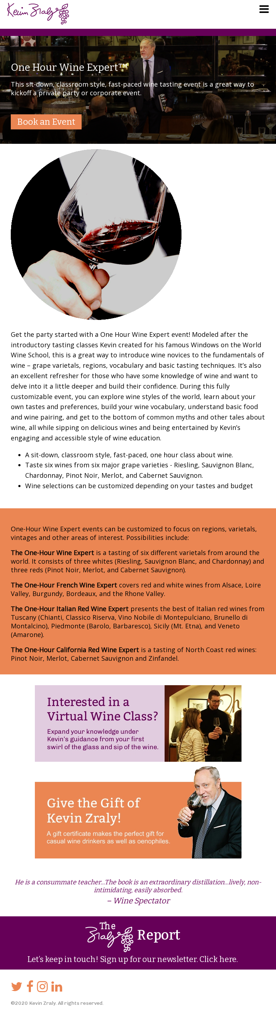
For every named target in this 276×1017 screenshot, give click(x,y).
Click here (217, 959)
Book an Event (46, 122)
